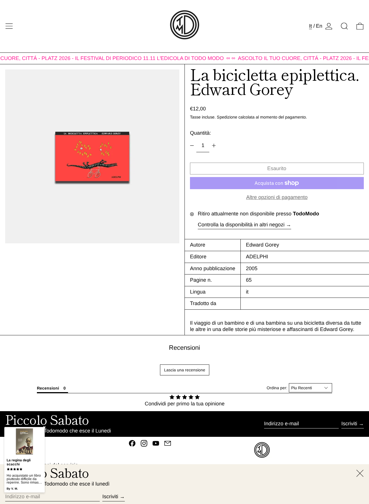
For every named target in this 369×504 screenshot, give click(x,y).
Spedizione (227, 117)
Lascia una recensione (184, 370)
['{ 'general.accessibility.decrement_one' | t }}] (192, 145)
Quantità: (200, 133)
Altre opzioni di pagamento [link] (277, 197)
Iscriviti (349, 423)
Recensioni (184, 347)
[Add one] (214, 145)
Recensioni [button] (48, 388)
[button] (344, 26)
